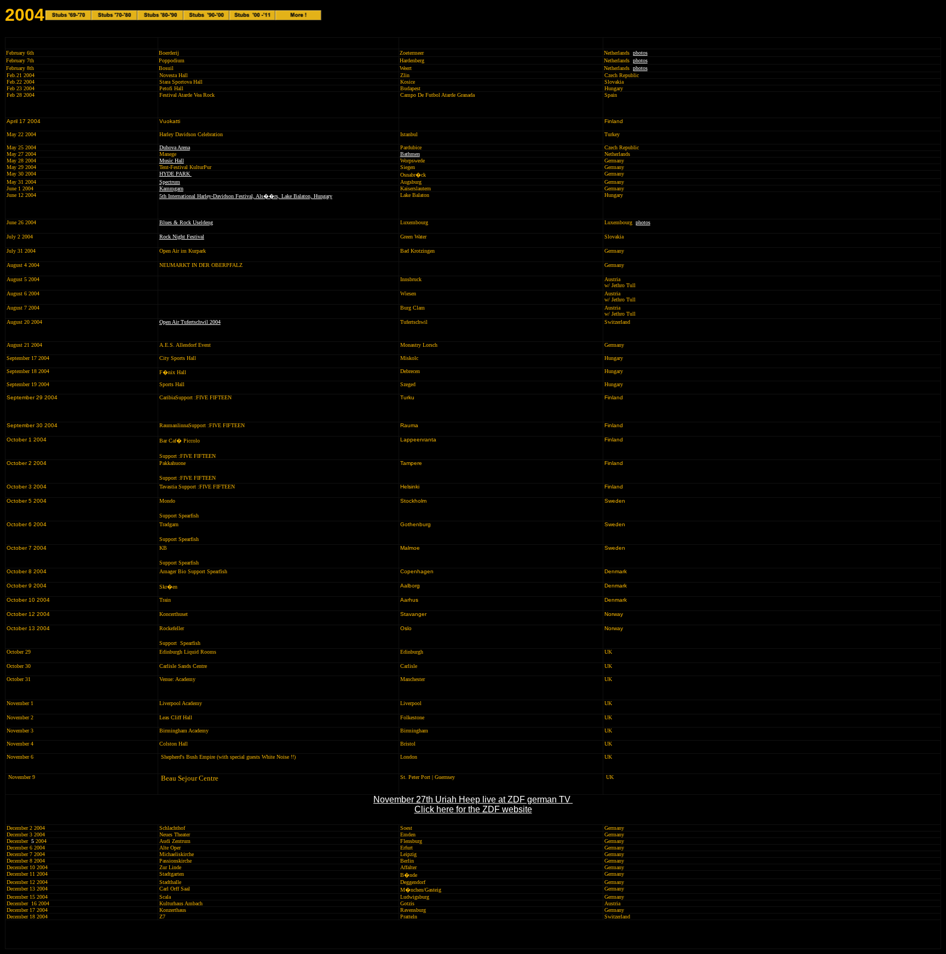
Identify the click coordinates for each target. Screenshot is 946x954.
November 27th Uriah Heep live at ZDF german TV (473, 799)
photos (640, 53)
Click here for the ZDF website (473, 809)
